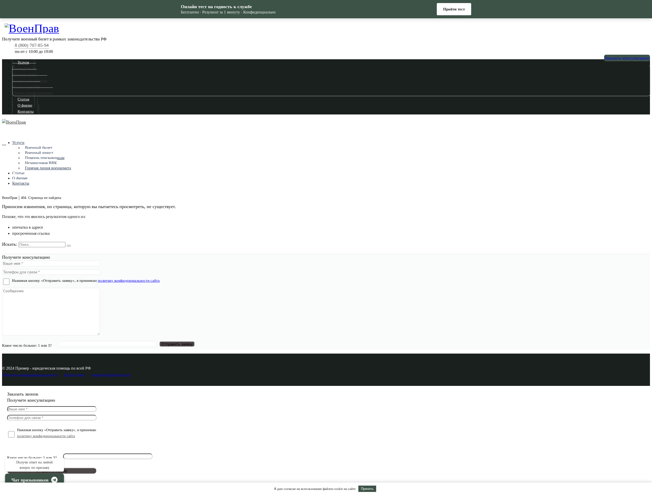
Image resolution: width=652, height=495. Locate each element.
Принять (367, 489)
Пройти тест (454, 9)
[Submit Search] (69, 245)
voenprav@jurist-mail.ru (110, 375)
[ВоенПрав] (327, 27)
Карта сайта (74, 375)
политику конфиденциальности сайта (129, 281)
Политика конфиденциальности (30, 375)
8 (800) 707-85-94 (32, 45)
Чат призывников (30, 480)
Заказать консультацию (627, 58)
